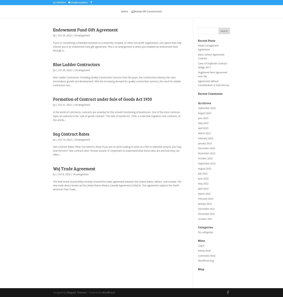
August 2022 (204, 168)
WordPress (108, 292)
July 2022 (203, 173)
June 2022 (203, 178)
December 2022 (206, 148)
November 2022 (206, 153)
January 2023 (205, 143)
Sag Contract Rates (71, 134)
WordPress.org (206, 260)
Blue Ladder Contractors (76, 64)
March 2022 (204, 193)
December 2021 (206, 208)
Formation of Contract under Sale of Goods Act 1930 (102, 99)
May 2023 (203, 123)
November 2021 (206, 213)
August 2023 (204, 113)
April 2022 (203, 188)
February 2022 (205, 198)
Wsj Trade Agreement (74, 168)
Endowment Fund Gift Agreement (85, 30)
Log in (201, 245)
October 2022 (205, 158)
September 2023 (207, 108)
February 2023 (205, 138)
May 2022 (203, 183)
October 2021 (205, 218)
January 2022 (205, 203)
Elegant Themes (76, 292)
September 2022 (207, 163)
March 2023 (204, 133)
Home (124, 11)
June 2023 (203, 118)
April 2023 (203, 128)
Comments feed (206, 255)
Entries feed (204, 250)
